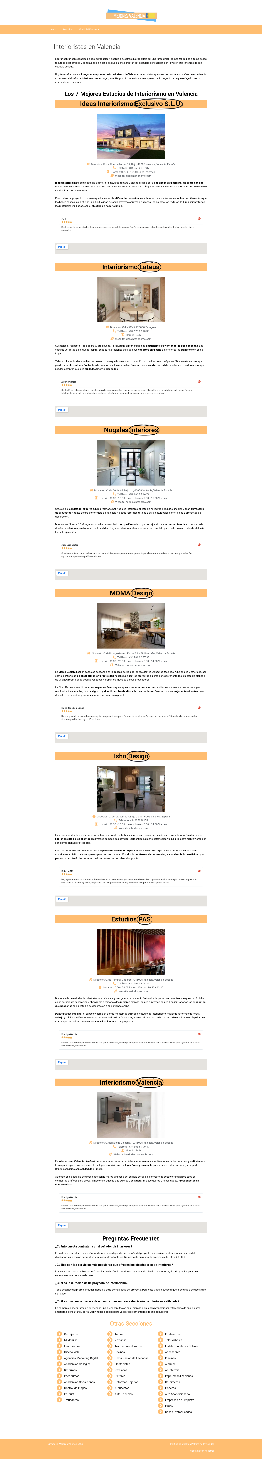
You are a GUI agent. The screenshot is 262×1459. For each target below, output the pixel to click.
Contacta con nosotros (202, 1450)
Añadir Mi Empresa (89, 29)
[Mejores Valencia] (131, 15)
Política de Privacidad (202, 1443)
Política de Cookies (180, 1443)
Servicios (67, 29)
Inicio (53, 29)
